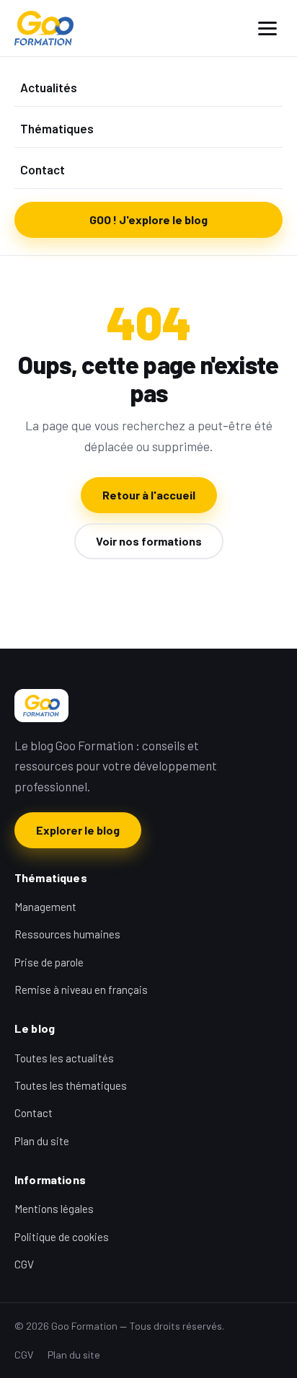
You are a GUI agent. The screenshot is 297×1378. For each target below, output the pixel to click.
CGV (24, 1264)
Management (45, 906)
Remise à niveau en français (81, 989)
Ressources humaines (67, 934)
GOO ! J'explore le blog (148, 219)
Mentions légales (54, 1208)
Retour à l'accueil (148, 495)
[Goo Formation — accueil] (44, 28)
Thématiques (57, 128)
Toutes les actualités (64, 1058)
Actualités (48, 87)
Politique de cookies (61, 1236)
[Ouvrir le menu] (267, 28)
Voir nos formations (149, 541)
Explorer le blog (78, 830)
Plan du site (41, 1140)
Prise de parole (49, 962)
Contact (42, 169)
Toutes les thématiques (70, 1085)
